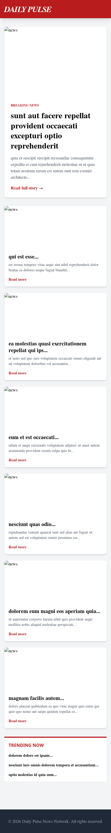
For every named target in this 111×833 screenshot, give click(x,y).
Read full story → (27, 188)
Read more (17, 279)
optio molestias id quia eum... (33, 774)
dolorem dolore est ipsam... (31, 755)
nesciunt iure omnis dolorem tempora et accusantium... (54, 765)
